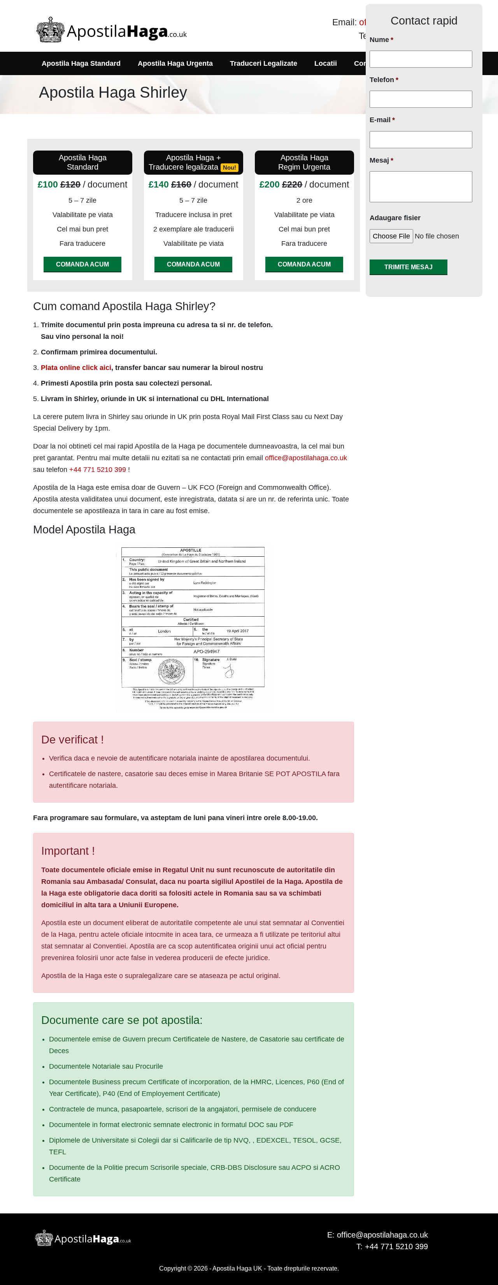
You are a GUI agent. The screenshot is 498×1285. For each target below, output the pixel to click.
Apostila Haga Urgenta (175, 63)
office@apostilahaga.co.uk (306, 458)
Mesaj (381, 160)
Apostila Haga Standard (81, 63)
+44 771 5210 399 (97, 469)
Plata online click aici (76, 368)
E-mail (382, 120)
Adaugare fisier (395, 218)
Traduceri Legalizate (263, 63)
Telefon (384, 80)
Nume (381, 40)
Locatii (325, 63)
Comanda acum (82, 264)
